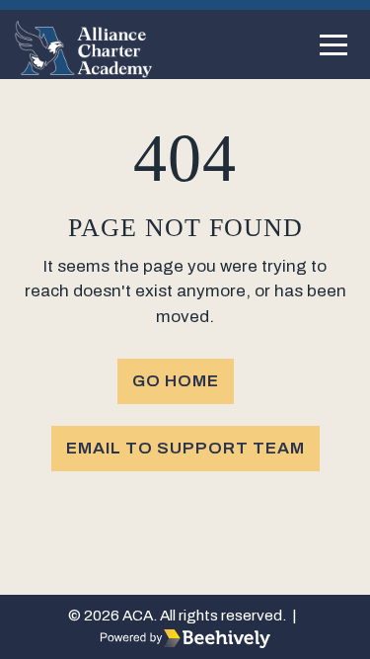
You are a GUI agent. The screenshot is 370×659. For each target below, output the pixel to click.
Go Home (175, 380)
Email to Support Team (185, 448)
